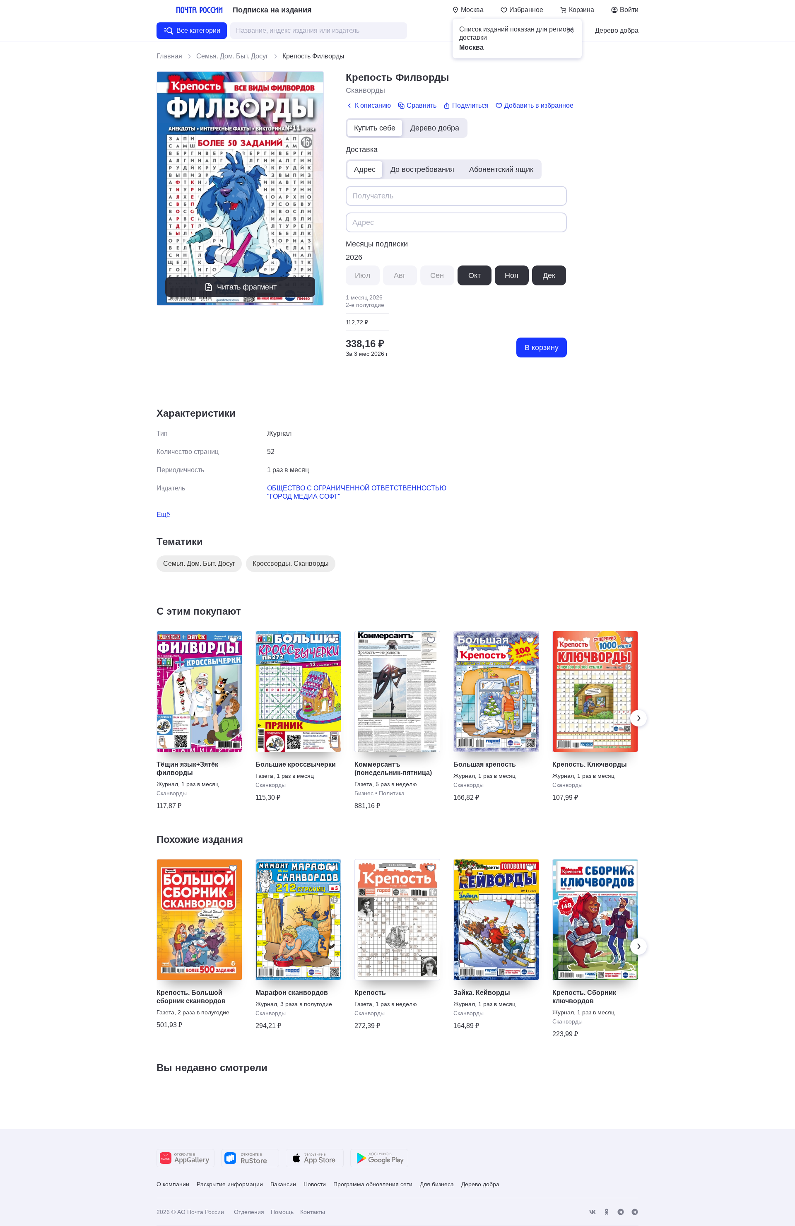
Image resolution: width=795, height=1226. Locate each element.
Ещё (163, 514)
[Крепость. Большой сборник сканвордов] (199, 919)
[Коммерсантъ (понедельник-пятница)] (397, 691)
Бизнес (363, 793)
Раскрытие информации (230, 1184)
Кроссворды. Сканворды (291, 563)
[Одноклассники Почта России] (607, 1212)
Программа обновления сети (372, 1184)
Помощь (282, 1212)
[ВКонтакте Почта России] (592, 1212)
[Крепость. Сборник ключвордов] (595, 919)
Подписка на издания (272, 10)
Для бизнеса (437, 1184)
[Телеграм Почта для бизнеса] (635, 1212)
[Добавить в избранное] (233, 640)
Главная (169, 56)
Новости (315, 1184)
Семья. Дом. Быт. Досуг (232, 56)
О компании (173, 1184)
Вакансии (283, 1184)
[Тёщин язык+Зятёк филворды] (199, 691)
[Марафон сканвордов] (298, 919)
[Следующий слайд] (638, 718)
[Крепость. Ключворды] (595, 691)
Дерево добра (616, 30)
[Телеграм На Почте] (621, 1212)
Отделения (249, 1212)
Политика (392, 793)
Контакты (312, 1212)
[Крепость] (397, 919)
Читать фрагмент (247, 287)
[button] (570, 30)
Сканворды (365, 90)
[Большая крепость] (496, 691)
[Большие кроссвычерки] (298, 691)
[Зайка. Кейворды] (496, 919)
